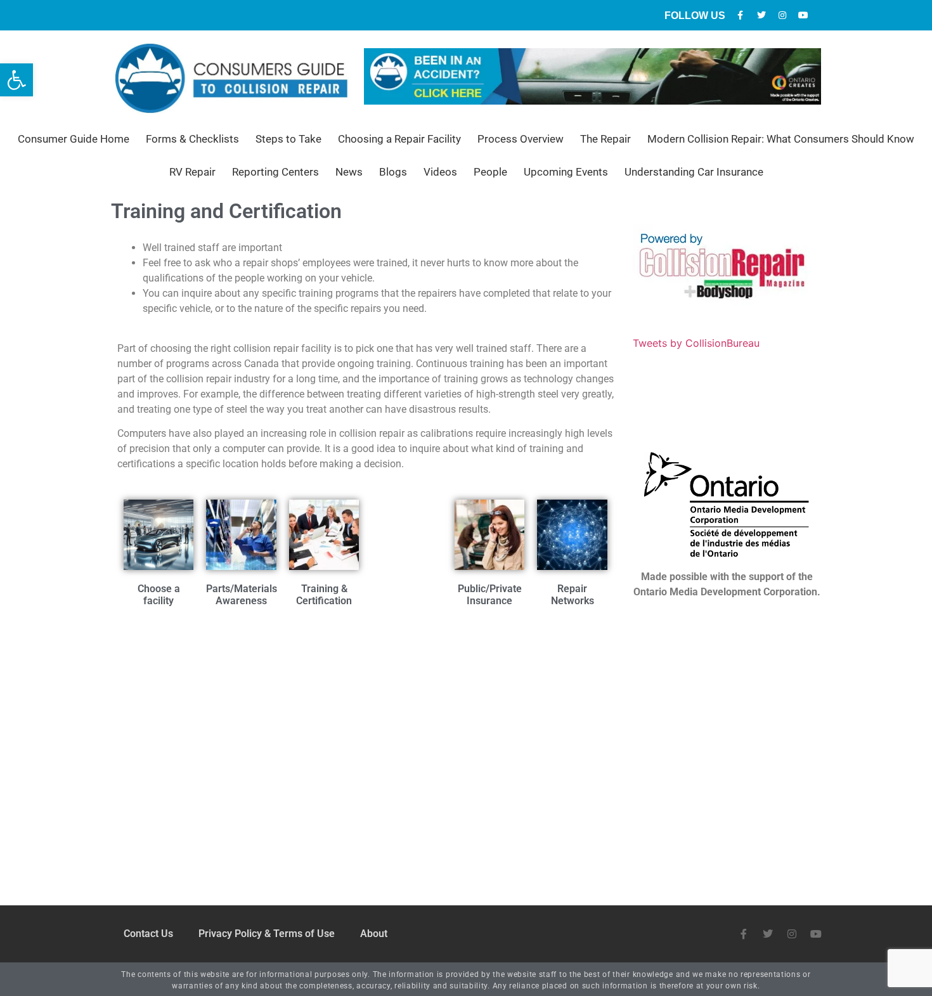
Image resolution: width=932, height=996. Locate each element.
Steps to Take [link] (288, 139)
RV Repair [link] (192, 171)
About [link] (373, 934)
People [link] (490, 171)
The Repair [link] (605, 139)
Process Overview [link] (520, 139)
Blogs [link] (393, 171)
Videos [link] (440, 171)
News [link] (349, 171)
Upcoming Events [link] (566, 171)
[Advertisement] (365, 714)
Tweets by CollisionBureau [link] (696, 343)
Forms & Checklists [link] (192, 139)
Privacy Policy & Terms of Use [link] (266, 934)
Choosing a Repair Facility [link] (399, 139)
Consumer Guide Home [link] (73, 139)
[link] (16, 79)
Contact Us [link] (148, 934)
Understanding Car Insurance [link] (694, 171)
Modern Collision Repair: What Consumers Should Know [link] (780, 139)
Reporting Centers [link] (275, 171)
